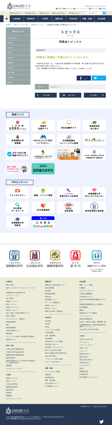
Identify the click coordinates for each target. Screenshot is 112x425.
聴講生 (81, 310)
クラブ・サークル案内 (52, 330)
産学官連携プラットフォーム (88, 377)
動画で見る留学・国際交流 (54, 311)
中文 (92, 6)
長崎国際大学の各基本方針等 (15, 293)
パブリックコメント (86, 316)
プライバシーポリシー (81, 8)
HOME (8, 25)
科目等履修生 (83, 307)
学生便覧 (48, 321)
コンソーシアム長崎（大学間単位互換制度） (20, 336)
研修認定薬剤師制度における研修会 (91, 304)
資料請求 (60, 8)
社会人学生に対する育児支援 (88, 329)
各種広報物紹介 (11, 322)
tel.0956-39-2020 (47, 417)
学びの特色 (9, 298)
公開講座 (82, 288)
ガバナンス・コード (12, 295)
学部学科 (10, 48)
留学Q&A (48, 297)
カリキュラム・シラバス (14, 368)
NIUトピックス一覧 (21, 25)
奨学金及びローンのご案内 (54, 341)
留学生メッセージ (51, 308)
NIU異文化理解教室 (85, 294)
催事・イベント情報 (86, 285)
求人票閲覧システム (51, 386)
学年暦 (47, 324)
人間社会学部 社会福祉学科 (15, 352)
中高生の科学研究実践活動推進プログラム (92, 300)
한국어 (104, 6)
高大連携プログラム (86, 297)
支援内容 (48, 374)
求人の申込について (51, 383)
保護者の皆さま (31, 13)
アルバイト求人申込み (52, 362)
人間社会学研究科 (12, 384)
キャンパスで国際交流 (52, 302)
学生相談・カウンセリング (54, 347)
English (98, 6)
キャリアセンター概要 (52, 371)
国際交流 (10, 63)
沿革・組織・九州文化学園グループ (17, 313)
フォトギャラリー (85, 365)
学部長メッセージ (12, 310)
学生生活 (10, 68)
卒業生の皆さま (75, 13)
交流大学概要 (49, 288)
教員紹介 (9, 393)
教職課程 (9, 365)
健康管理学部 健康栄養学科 (15, 355)
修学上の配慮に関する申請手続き (56, 353)
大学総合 (10, 43)
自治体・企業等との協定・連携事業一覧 (92, 322)
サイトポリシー (84, 342)
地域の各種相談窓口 (86, 319)
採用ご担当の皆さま (60, 13)
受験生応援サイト (16, 13)
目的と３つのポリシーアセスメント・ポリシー (20, 289)
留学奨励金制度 (50, 294)
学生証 (47, 327)
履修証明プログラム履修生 (88, 313)
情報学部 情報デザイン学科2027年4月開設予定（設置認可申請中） (20, 361)
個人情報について (86, 406)
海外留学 (48, 291)
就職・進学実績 (50, 380)
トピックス (83, 351)
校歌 (7, 325)
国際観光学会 (83, 371)
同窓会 (9, 82)
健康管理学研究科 (12, 387)
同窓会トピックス (37, 25)
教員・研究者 (10, 316)
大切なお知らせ (12, 38)
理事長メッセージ (12, 301)
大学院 (9, 53)
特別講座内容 (49, 377)
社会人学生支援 (50, 356)
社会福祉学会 (83, 374)
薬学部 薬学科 (10, 358)
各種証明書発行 (11, 327)
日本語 (87, 6)
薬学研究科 (9, 390)
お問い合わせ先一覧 (86, 339)
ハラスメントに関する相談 (54, 359)
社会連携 (10, 77)
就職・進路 (10, 72)
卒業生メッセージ (51, 305)
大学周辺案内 (49, 332)
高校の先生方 (45, 13)
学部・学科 (10, 345)
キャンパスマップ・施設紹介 (15, 319)
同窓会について (57, 87)
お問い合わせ (69, 8)
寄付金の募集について (13, 330)
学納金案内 (48, 338)
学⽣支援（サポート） (52, 344)
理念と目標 (9, 285)
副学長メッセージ (12, 307)
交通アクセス (94, 8)
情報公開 (103, 8)
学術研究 (10, 58)
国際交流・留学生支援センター (55, 285)
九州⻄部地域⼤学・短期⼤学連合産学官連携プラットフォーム (92, 325)
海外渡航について (51, 299)
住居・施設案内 (50, 335)
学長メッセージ (11, 304)
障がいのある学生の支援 (53, 350)
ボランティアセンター (86, 291)
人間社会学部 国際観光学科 (15, 349)
